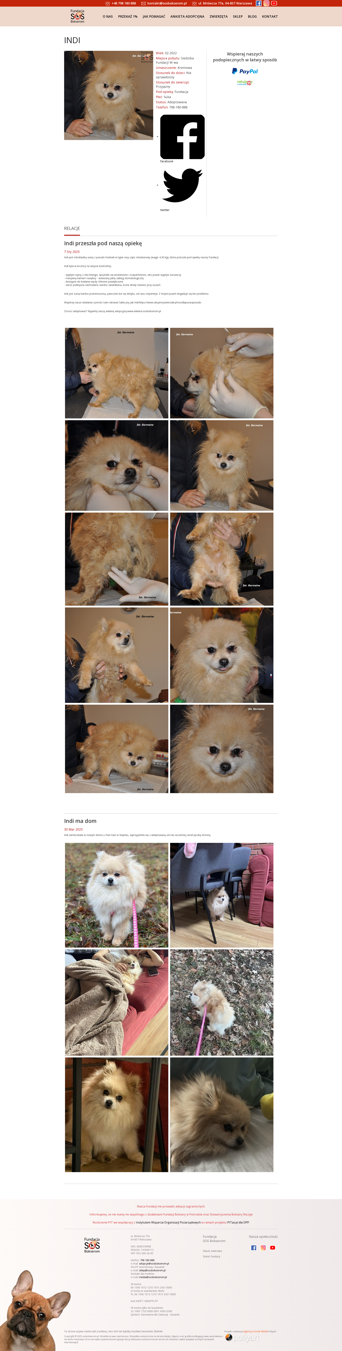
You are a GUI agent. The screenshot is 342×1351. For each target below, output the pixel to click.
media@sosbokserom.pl (153, 1277)
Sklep (238, 16)
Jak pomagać (154, 16)
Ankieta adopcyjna (187, 16)
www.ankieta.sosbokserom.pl (144, 311)
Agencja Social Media (255, 1331)
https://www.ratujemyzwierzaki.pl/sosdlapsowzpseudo (170, 302)
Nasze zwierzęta (212, 1251)
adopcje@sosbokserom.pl (154, 1263)
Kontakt (270, 16)
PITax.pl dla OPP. (238, 1222)
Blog (252, 16)
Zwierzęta (219, 16)
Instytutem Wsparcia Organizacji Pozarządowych (168, 1222)
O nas (108, 16)
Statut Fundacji (211, 1256)
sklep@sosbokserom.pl (152, 1270)
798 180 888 (147, 1260)
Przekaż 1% (128, 16)
